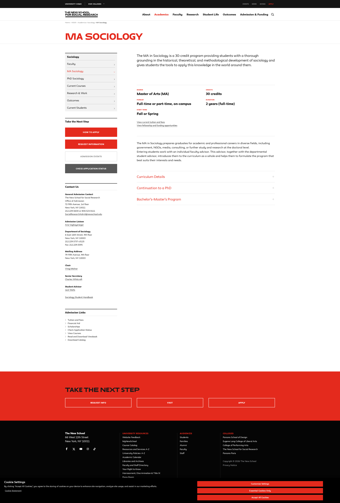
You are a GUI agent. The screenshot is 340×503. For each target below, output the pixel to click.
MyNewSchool (129, 441)
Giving (262, 4)
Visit (170, 403)
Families (184, 441)
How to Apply (91, 132)
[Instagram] (88, 449)
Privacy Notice (230, 465)
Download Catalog (77, 340)
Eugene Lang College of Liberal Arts (240, 441)
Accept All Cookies (260, 497)
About (146, 14)
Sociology (91, 22)
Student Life (211, 14)
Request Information (91, 144)
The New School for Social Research (240, 449)
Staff (182, 453)
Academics (161, 14)
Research (193, 14)
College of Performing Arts (235, 445)
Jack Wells (70, 290)
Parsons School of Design (235, 437)
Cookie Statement (13, 491)
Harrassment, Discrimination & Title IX (141, 473)
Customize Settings (260, 484)
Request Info (98, 403)
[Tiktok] (94, 449)
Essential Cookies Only (260, 491)
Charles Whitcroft (73, 279)
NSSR (74, 22)
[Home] (80, 14)
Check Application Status (91, 169)
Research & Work (77, 93)
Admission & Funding (254, 14)
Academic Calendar (131, 457)
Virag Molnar (71, 268)
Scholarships (74, 326)
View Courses (74, 333)
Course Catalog (129, 445)
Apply (271, 4)
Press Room (128, 477)
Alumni (183, 445)
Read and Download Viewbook (82, 336)
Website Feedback (131, 437)
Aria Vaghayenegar (74, 225)
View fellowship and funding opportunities (157, 125)
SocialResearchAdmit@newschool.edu (83, 214)
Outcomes (229, 14)
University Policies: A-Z (133, 453)
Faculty (177, 14)
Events (246, 4)
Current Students (77, 107)
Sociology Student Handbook (79, 297)
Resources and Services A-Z (135, 449)
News (254, 4)
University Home (73, 4)
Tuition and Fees (76, 320)
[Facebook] (66, 449)
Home (67, 22)
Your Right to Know (131, 469)
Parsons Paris (229, 453)
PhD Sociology (75, 78)
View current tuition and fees (151, 122)
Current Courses (76, 85)
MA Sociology (75, 71)
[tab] (206, 176)
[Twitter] (73, 449)
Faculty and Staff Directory (135, 465)
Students (184, 437)
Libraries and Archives (133, 461)
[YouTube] (80, 449)
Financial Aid (74, 323)
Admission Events (91, 156)
